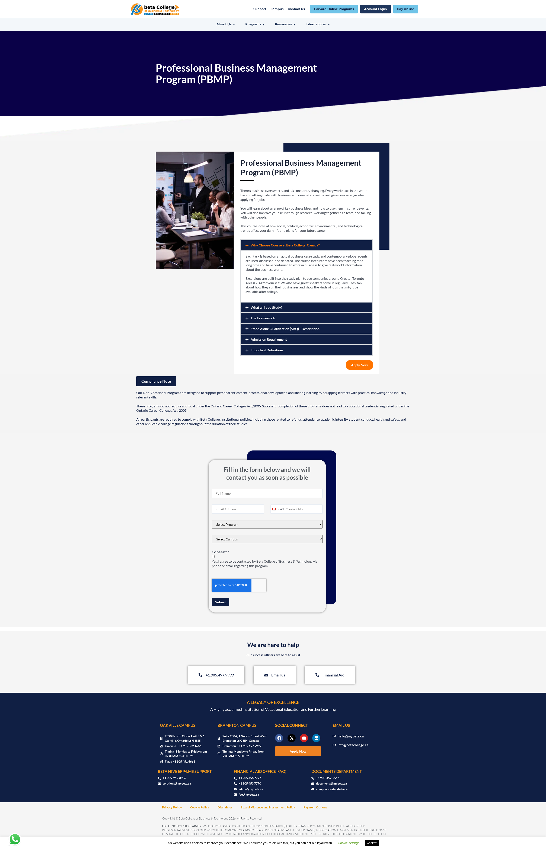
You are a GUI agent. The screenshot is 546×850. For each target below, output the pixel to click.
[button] (306, 245)
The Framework (263, 318)
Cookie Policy (199, 807)
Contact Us (296, 9)
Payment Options (315, 807)
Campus (276, 9)
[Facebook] (279, 738)
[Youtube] (304, 738)
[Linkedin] (316, 738)
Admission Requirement (269, 339)
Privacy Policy (172, 807)
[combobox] (277, 509)
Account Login (375, 9)
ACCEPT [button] (372, 843)
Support (259, 9)
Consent (220, 552)
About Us (224, 24)
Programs (253, 24)
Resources (283, 24)
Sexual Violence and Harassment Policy (268, 807)
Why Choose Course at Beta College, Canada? (285, 245)
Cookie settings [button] (348, 843)
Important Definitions (267, 350)
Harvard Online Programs (334, 9)
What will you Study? (267, 307)
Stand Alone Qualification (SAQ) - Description (285, 329)
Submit (220, 602)
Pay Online (405, 9)
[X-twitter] (292, 738)
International (316, 24)
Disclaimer (225, 807)
